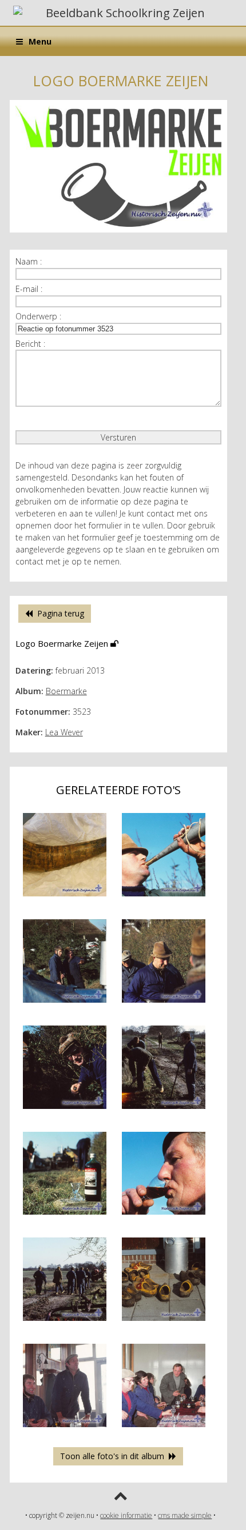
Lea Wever (64, 732)
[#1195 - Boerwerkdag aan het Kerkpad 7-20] (163, 1217)
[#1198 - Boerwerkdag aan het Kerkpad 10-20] (64, 1429)
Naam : (28, 261)
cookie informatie (126, 1515)
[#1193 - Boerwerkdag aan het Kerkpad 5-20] (163, 1111)
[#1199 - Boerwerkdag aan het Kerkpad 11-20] (163, 1429)
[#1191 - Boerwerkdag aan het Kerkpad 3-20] (163, 1005)
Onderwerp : (38, 316)
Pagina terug (58, 613)
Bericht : (30, 343)
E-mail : (28, 288)
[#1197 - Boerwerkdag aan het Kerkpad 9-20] (163, 1323)
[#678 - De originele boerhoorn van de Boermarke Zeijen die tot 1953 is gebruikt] (64, 899)
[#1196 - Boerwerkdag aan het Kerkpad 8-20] (64, 1323)
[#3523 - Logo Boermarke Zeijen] (118, 229)
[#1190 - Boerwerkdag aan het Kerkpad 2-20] (64, 1005)
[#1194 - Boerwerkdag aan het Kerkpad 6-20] (64, 1217)
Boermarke (66, 691)
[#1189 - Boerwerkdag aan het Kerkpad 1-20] (163, 899)
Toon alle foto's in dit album (114, 1456)
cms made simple (185, 1515)
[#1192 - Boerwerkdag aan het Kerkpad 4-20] (64, 1111)
